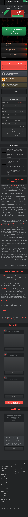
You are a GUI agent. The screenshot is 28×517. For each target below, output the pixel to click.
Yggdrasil (4, 483)
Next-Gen (4, 485)
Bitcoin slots (12, 6)
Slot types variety (20, 472)
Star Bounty (14, 355)
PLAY (14, 349)
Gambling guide (20, 468)
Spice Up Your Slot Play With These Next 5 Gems (15, 155)
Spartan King (16, 225)
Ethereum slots (9, 8)
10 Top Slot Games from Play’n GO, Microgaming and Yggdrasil (15, 165)
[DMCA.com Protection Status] (14, 514)
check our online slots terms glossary (13, 318)
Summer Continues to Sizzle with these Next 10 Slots (16, 160)
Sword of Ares (13, 331)
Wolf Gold (14, 379)
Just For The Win (6, 481)
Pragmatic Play (18, 102)
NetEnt (3, 470)
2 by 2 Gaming (5, 477)
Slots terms (18, 470)
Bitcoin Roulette (18, 8)
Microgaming (5, 472)
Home (6, 6)
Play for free (14, 31)
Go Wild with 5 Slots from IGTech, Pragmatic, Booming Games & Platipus (16, 171)
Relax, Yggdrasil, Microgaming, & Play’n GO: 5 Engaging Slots (16, 150)
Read (14, 448)
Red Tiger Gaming (6, 466)
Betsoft (3, 474)
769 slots (25, 1)
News (17, 474)
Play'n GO (4, 468)
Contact (22, 508)
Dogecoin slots (20, 6)
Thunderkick (5, 479)
